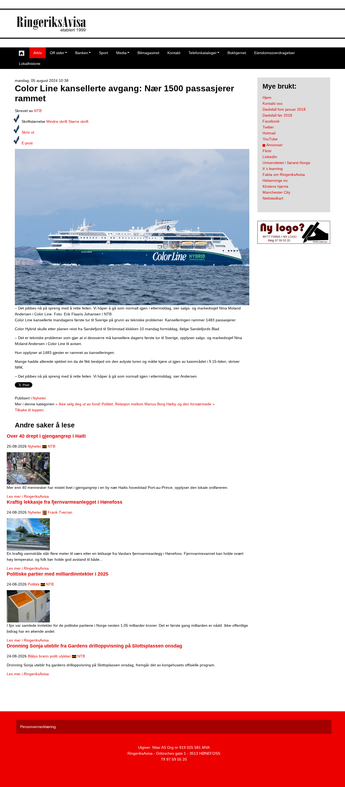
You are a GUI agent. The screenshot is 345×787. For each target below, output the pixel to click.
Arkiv (37, 53)
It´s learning (273, 168)
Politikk (34, 584)
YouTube (270, 139)
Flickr (267, 151)
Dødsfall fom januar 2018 (284, 109)
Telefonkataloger (202, 53)
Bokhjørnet (236, 53)
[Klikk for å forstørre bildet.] (132, 227)
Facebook (271, 121)
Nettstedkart (273, 198)
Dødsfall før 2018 (277, 115)
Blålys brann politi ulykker (49, 656)
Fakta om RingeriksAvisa (284, 174)
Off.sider (57, 53)
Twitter (268, 127)
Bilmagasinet (148, 53)
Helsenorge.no (275, 180)
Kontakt (173, 53)
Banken (81, 53)
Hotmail (269, 133)
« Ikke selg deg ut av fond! (78, 404)
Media (121, 53)
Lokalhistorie (29, 63)
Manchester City (276, 192)
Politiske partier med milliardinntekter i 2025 (57, 574)
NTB (38, 111)
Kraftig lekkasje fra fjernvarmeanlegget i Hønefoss (64, 502)
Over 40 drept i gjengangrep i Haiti (46, 436)
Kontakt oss (272, 103)
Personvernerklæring (38, 727)
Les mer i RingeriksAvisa (28, 496)
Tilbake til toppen (29, 410)
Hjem (267, 97)
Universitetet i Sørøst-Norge (286, 163)
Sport (103, 53)
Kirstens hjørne (275, 186)
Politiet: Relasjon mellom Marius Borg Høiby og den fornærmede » (158, 404)
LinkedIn (270, 157)
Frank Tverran (60, 512)
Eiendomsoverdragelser (274, 53)
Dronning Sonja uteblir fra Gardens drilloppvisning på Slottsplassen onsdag (94, 646)
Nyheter (39, 398)
